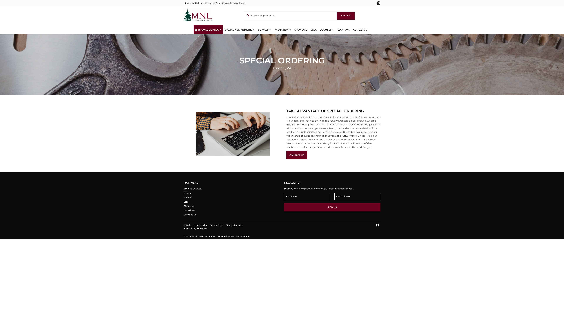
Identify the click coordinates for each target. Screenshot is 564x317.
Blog (314, 30)
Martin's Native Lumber (203, 236)
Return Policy (216, 225)
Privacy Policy (200, 225)
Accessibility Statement (196, 228)
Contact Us (360, 30)
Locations (343, 30)
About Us (326, 30)
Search (348, 15)
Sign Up (332, 207)
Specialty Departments (239, 30)
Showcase (300, 30)
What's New (281, 30)
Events (187, 197)
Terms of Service (234, 225)
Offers (187, 193)
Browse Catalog (208, 30)
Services (263, 30)
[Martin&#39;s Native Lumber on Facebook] (377, 225)
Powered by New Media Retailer (234, 236)
